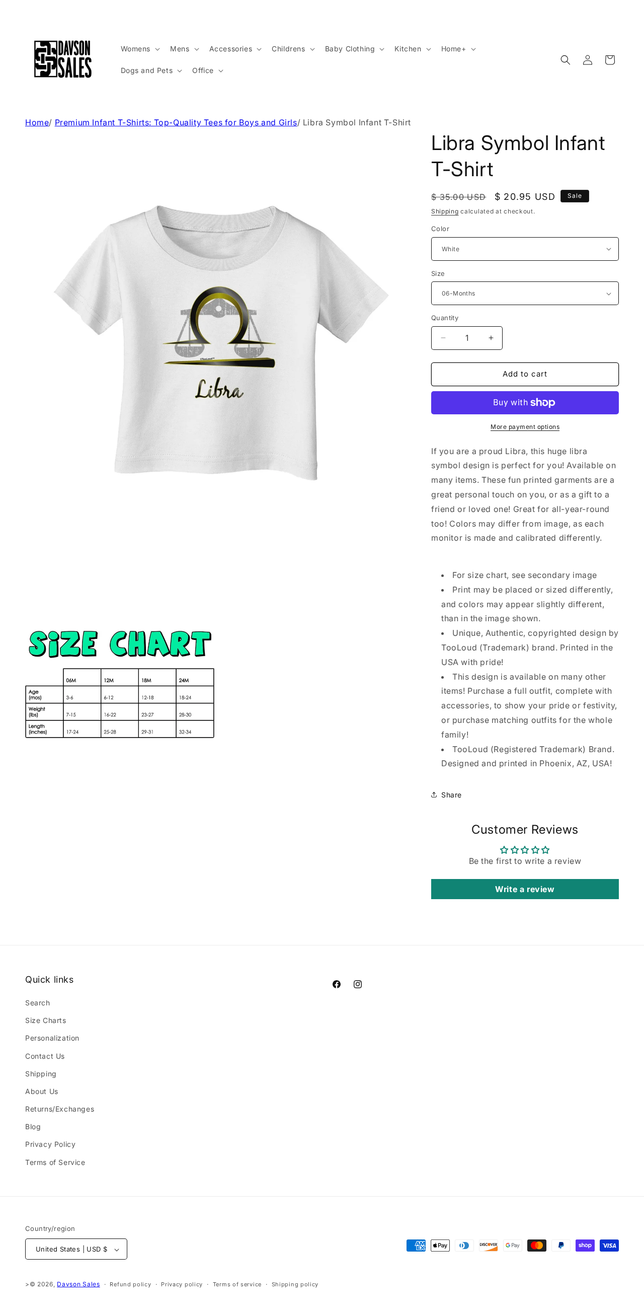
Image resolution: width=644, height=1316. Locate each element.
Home (37, 122)
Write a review (524, 889)
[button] (140, 48)
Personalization (52, 1038)
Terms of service (237, 1284)
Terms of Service (55, 1162)
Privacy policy (182, 1284)
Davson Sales (78, 1284)
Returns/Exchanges (59, 1109)
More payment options (525, 426)
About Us (41, 1091)
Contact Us (45, 1056)
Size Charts (45, 1020)
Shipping (445, 211)
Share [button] (451, 794)
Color (440, 229)
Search (37, 1002)
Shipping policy (295, 1284)
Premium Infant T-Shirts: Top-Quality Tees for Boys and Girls (176, 122)
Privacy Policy (50, 1144)
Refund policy (130, 1284)
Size (438, 273)
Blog (33, 1127)
